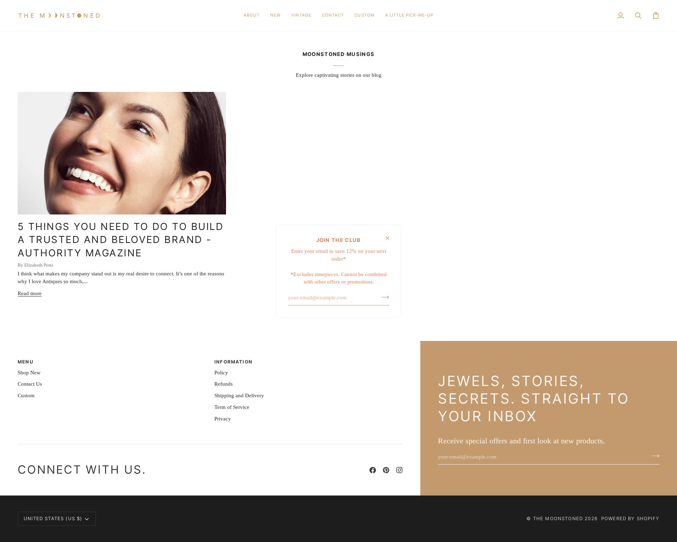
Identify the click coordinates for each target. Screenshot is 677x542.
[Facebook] (373, 470)
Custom (26, 395)
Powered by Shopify (630, 518)
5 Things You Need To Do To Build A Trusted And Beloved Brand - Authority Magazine (121, 239)
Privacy (222, 419)
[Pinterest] (386, 470)
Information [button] (233, 362)
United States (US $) (53, 518)
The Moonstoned (558, 518)
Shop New (29, 372)
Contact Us (30, 384)
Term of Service (231, 407)
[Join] (383, 297)
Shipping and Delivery (239, 395)
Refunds (223, 384)
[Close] (390, 238)
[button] (275, 15)
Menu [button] (25, 362)
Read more (30, 293)
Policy (221, 372)
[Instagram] (399, 470)
